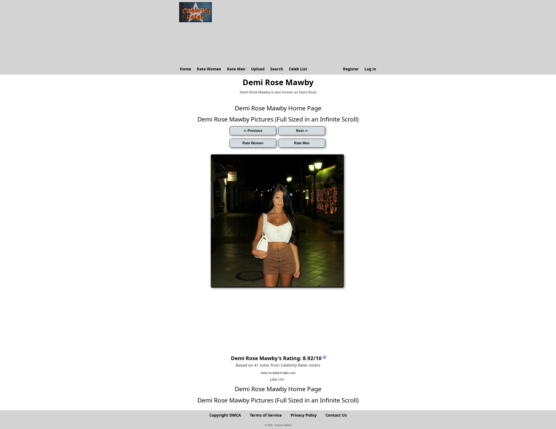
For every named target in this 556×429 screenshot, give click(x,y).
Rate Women (209, 69)
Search (276, 69)
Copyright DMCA (225, 415)
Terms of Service (266, 415)
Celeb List (298, 69)
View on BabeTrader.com (278, 373)
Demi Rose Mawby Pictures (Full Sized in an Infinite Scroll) (278, 119)
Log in (370, 69)
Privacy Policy (304, 415)
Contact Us (336, 415)
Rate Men (236, 69)
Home (185, 69)
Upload (258, 69)
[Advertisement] (296, 32)
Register (351, 69)
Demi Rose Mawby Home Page (278, 108)
